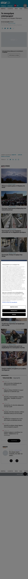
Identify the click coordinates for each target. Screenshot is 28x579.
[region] (14, 289)
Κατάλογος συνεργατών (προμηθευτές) (9, 302)
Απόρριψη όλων (14, 310)
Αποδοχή (14, 314)
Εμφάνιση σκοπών (14, 306)
